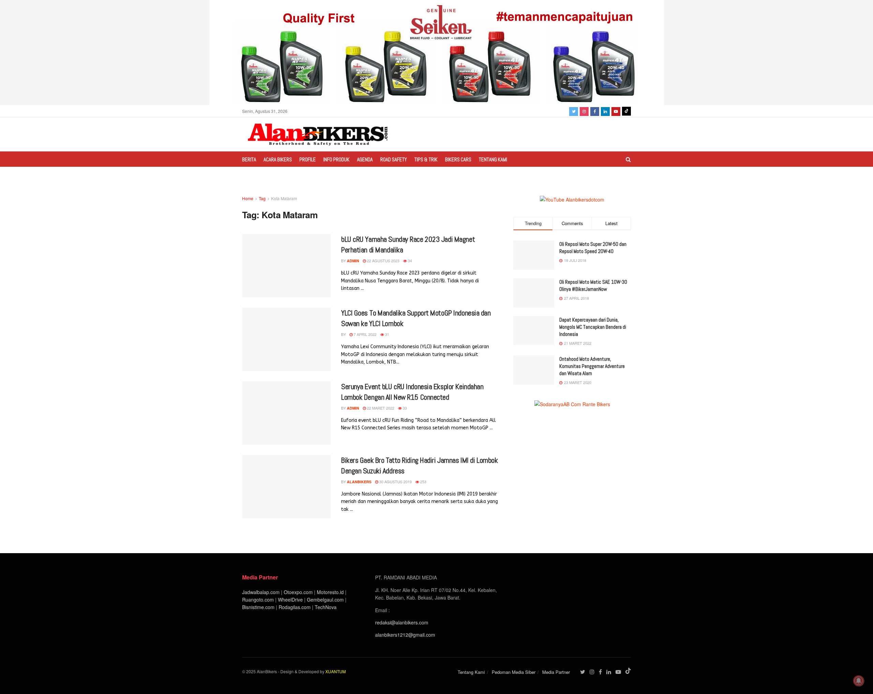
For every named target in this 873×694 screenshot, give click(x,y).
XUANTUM (335, 671)
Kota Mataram (284, 198)
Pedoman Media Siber (513, 672)
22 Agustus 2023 (382, 260)
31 (386, 334)
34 (409, 260)
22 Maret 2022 (380, 408)
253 (422, 481)
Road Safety (393, 159)
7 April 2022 (364, 334)
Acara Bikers (278, 159)
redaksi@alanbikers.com (401, 622)
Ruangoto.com (258, 599)
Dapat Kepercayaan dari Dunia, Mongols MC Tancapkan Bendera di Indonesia (592, 326)
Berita (249, 159)
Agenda (365, 159)
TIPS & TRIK (426, 159)
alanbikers (359, 481)
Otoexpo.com (298, 592)
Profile (307, 159)
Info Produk (336, 159)
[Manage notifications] (858, 680)
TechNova (326, 607)
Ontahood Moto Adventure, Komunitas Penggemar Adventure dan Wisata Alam (592, 366)
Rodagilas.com (295, 607)
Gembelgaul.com (326, 599)
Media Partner (556, 672)
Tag (262, 198)
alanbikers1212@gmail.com (405, 634)
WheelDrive (290, 599)
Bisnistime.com (258, 607)
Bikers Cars (458, 159)
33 (404, 408)
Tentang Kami (493, 159)
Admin (353, 260)
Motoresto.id (330, 592)
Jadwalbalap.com (261, 592)
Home (247, 198)
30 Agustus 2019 (395, 481)
